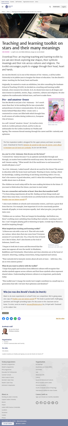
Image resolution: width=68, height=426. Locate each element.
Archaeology (39, 364)
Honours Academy (41, 385)
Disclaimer (4, 412)
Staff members (18, 1)
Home (3, 11)
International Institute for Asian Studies (46, 390)
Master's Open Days (7, 383)
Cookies (4, 415)
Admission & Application (8, 385)
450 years (5, 313)
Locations (4, 410)
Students (12, 1)
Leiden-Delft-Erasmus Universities (11, 407)
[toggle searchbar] (50, 7)
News (8, 11)
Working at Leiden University (10, 397)
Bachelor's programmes (8, 364)
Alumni (4, 402)
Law (37, 372)
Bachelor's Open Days (8, 380)
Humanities (39, 369)
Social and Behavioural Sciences (44, 380)
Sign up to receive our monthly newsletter (47, 397)
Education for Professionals (9, 372)
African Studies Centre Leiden (44, 383)
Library (36, 1)
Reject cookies (21, 423)
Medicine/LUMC (40, 375)
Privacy (4, 418)
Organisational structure (28, 1)
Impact (4, 405)
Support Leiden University (9, 399)
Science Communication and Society (14, 343)
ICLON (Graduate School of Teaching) (46, 388)
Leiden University (5, 1)
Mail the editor (60, 318)
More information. (22, 421)
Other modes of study (8, 377)
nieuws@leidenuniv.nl (34, 304)
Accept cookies (8, 423)
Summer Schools (6, 375)
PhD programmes (6, 369)
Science (6, 342)
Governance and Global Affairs (44, 367)
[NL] (56, 7)
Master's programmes (8, 367)
